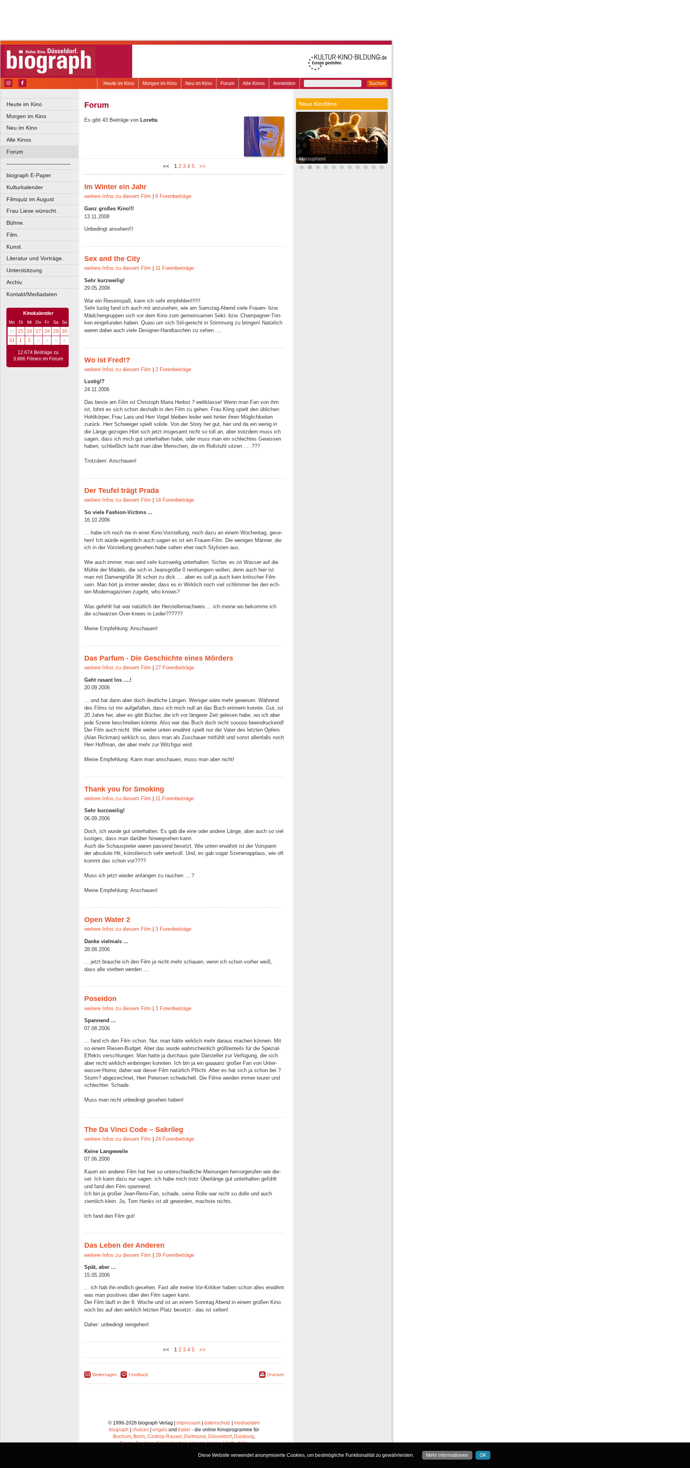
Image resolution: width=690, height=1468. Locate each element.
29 (56, 331)
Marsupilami (312, 159)
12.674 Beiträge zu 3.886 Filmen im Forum (38, 356)
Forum (227, 83)
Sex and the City (112, 259)
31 (12, 340)
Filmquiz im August (30, 199)
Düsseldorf (220, 1436)
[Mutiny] (358, 168)
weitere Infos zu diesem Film (117, 196)
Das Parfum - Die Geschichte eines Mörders (158, 658)
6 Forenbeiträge (173, 196)
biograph (119, 1429)
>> (201, 166)
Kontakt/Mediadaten (31, 294)
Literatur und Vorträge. (34, 258)
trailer (184, 1429)
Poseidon (100, 999)
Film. (12, 234)
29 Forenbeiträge (174, 1255)
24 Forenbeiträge (174, 1139)
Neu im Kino (198, 83)
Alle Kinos (254, 83)
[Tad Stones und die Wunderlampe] (350, 168)
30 (64, 331)
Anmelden (284, 83)
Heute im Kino (118, 83)
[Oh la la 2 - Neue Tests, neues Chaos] (334, 168)
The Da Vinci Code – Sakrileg (133, 1130)
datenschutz (217, 1423)
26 (29, 331)
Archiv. (14, 282)
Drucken (275, 1374)
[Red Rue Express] (374, 168)
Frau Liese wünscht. (32, 211)
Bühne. (15, 223)
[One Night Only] (302, 168)
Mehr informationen (447, 1455)
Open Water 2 (107, 920)
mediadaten (247, 1423)
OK (483, 1455)
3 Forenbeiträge (173, 929)
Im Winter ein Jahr (115, 187)
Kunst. (14, 246)
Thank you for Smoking (124, 789)
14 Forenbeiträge (174, 500)
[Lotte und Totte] (382, 168)
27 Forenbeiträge (174, 668)
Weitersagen (104, 1374)
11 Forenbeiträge (174, 268)
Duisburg (244, 1436)
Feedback (138, 1374)
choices (140, 1429)
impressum (188, 1423)
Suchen (377, 83)
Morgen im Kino (160, 83)
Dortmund (195, 1436)
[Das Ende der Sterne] (318, 168)
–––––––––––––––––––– (38, 163)
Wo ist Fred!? (107, 360)
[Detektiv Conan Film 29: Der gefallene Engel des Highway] (342, 168)
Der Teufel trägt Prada (121, 491)
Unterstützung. (25, 270)
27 (38, 331)
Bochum (122, 1436)
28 (47, 331)
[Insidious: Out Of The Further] (326, 168)
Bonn (139, 1436)
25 (21, 331)
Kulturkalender (24, 187)
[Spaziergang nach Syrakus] (366, 168)
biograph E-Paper (28, 175)
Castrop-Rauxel (164, 1436)
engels (160, 1429)
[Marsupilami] (310, 168)
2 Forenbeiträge (173, 369)
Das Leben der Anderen (124, 1245)
